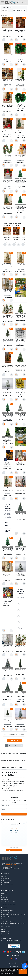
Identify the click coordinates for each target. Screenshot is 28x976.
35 (21, 745)
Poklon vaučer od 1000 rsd (19, 603)
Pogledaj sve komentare (14, 850)
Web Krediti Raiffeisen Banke (9, 904)
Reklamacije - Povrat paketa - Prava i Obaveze (13, 923)
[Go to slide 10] (17, 847)
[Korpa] (25, 2)
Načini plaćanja (5, 897)
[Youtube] (18, 963)
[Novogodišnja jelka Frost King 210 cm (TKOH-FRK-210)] (20, 566)
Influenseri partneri (7, 531)
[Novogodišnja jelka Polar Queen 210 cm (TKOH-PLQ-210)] (7, 308)
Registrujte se (5, 931)
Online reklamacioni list (7, 910)
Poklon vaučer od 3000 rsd (19, 615)
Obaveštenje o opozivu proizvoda (10, 887)
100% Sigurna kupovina (7, 921)
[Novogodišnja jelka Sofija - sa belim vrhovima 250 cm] (20, 542)
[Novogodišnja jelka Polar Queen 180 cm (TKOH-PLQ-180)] (20, 639)
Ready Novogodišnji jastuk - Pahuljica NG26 (7, 237)
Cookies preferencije (9, 973)
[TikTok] (21, 963)
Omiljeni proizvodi (6, 938)
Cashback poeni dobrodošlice (9, 773)
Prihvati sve (22, 969)
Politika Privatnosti (6, 880)
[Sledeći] (25, 745)
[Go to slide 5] (13, 847)
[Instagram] (9, 963)
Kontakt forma (5, 912)
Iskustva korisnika (5, 882)
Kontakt (3, 876)
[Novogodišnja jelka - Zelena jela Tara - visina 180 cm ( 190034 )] (20, 308)
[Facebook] (6, 963)
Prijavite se (14, 814)
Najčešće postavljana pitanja (8, 916)
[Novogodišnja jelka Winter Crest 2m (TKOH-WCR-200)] (20, 481)
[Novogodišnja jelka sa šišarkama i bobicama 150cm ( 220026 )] (20, 357)
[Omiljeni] (21, 2)
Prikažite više (14, 740)
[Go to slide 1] (10, 847)
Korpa (2, 895)
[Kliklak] (10, 2)
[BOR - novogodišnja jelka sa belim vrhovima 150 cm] (7, 663)
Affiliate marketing (7, 526)
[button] (25, 966)
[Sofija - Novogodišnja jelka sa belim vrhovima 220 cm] (7, 687)
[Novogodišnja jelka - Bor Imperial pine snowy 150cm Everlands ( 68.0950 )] (20, 408)
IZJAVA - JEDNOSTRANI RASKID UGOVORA (13, 914)
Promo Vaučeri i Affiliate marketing (12, 790)
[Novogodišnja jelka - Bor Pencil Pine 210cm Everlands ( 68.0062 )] (20, 663)
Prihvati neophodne (22, 972)
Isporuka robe (5, 899)
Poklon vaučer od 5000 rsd (19, 621)
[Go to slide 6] (14, 847)
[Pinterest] (12, 963)
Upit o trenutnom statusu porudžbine (11, 940)
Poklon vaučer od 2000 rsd (19, 609)
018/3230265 (13, 864)
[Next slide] (23, 236)
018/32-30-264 (8, 864)
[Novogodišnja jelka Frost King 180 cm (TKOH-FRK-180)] (7, 383)
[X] (15, 963)
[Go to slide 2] (11, 847)
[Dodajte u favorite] (11, 40)
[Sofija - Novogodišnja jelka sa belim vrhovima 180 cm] (20, 507)
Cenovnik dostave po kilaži (8, 902)
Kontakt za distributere (7, 884)
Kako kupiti (4, 893)
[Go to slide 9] (16, 847)
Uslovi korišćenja (5, 878)
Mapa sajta (4, 919)
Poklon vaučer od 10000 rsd (19, 627)
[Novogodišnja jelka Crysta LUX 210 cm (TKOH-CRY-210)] (7, 639)
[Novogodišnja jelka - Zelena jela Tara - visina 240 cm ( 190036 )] (7, 432)
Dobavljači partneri (7, 521)
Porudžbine (4, 936)
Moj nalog (3, 929)
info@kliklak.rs (8, 866)
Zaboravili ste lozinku (6, 934)
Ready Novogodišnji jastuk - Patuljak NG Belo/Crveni (16, 237)
